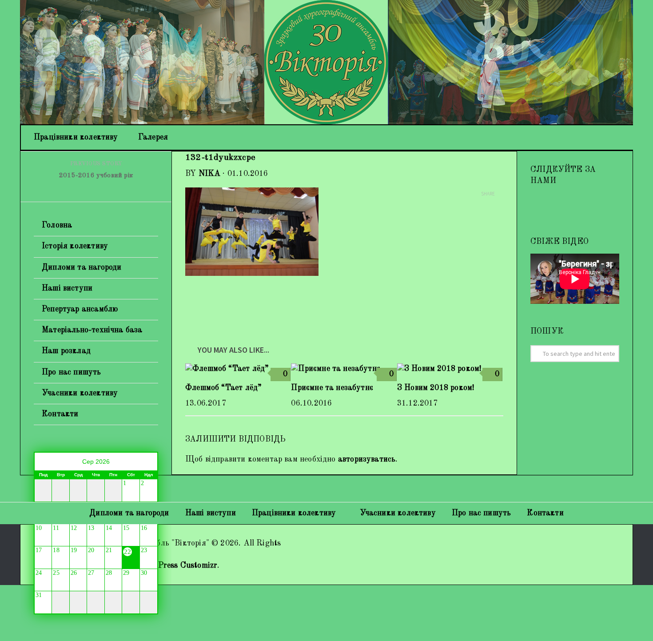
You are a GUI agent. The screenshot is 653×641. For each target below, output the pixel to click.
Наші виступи (67, 288)
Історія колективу (75, 246)
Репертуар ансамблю (80, 309)
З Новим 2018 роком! (435, 388)
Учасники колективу (80, 393)
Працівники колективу (76, 137)
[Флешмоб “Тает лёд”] (238, 368)
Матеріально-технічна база (92, 330)
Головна (57, 225)
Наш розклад (66, 351)
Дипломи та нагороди (81, 267)
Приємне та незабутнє (332, 388)
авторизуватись (367, 459)
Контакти (60, 414)
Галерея (153, 137)
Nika (210, 174)
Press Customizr (188, 565)
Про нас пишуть (71, 372)
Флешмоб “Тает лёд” (223, 388)
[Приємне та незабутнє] (343, 368)
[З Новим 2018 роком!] (449, 368)
